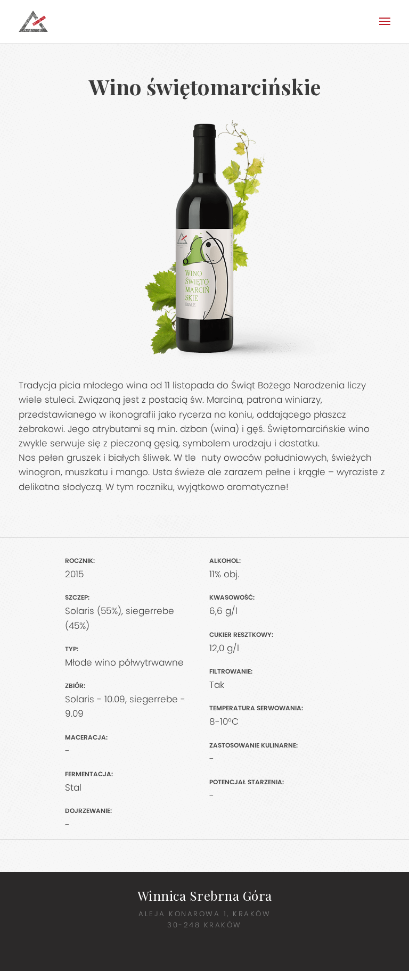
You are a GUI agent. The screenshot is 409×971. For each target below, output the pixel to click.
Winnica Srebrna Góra (204, 895)
